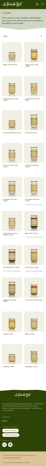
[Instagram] (4, 444)
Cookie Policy (18, 462)
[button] (37, 4)
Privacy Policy (8, 462)
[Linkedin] (10, 444)
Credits (27, 462)
